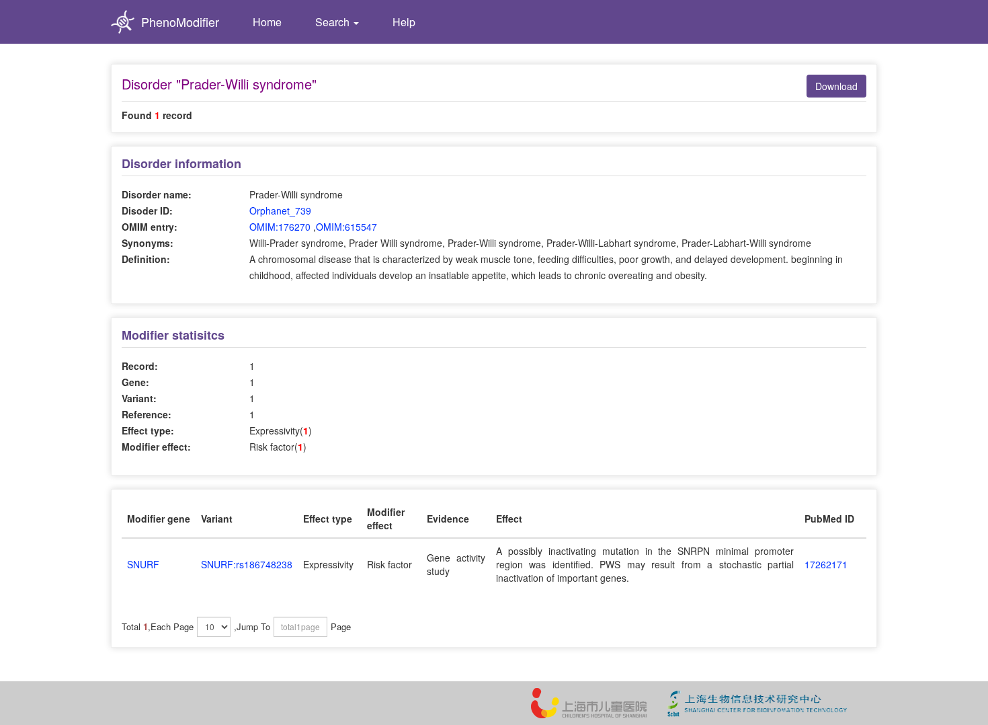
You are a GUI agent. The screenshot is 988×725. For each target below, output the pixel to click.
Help (404, 22)
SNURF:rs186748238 (246, 564)
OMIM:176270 (280, 226)
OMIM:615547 (346, 226)
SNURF (143, 564)
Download (836, 86)
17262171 (826, 564)
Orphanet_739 (280, 210)
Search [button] (333, 22)
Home (267, 22)
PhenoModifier (180, 21)
